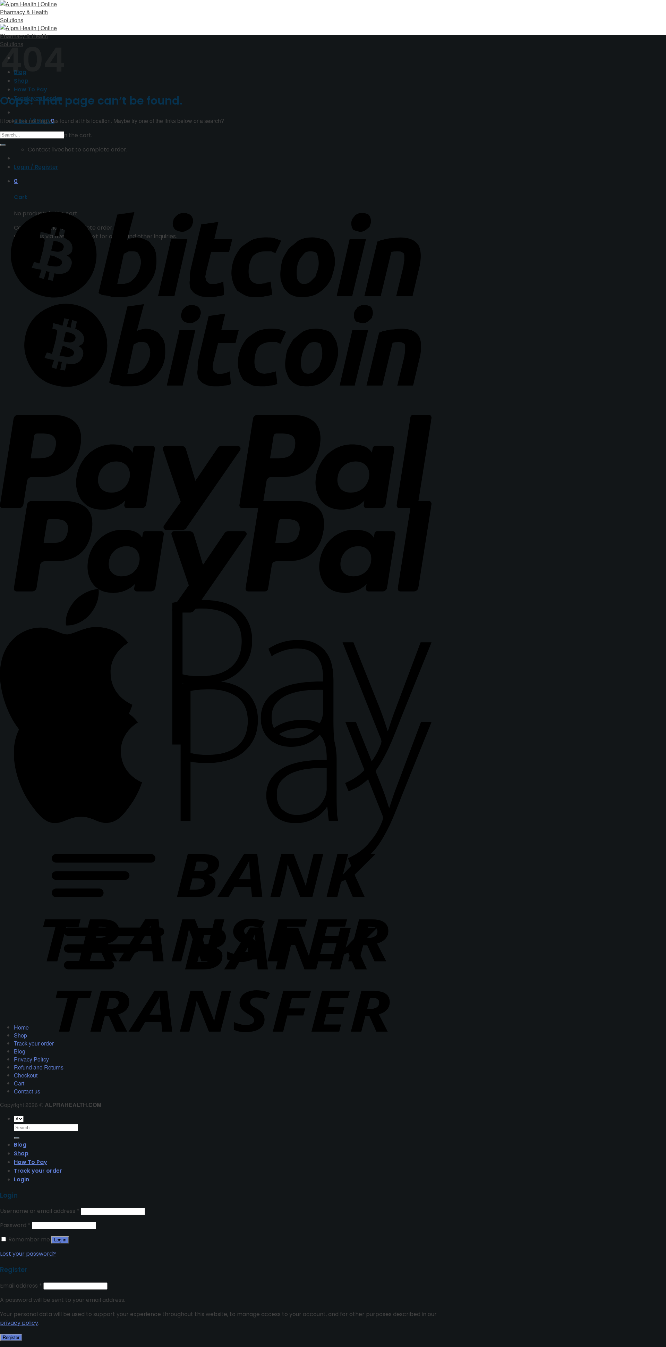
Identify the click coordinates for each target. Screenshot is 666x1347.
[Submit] (3, 145)
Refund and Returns (38, 1067)
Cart (19, 1083)
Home (21, 1027)
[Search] (16, 1138)
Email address (21, 1286)
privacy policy (19, 1323)
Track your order (34, 1043)
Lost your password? (28, 1254)
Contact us (27, 1091)
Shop (20, 1035)
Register (11, 1337)
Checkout (25, 1075)
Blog (19, 1051)
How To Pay (30, 89)
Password (15, 1225)
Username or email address (39, 1211)
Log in (60, 1239)
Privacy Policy (31, 1059)
